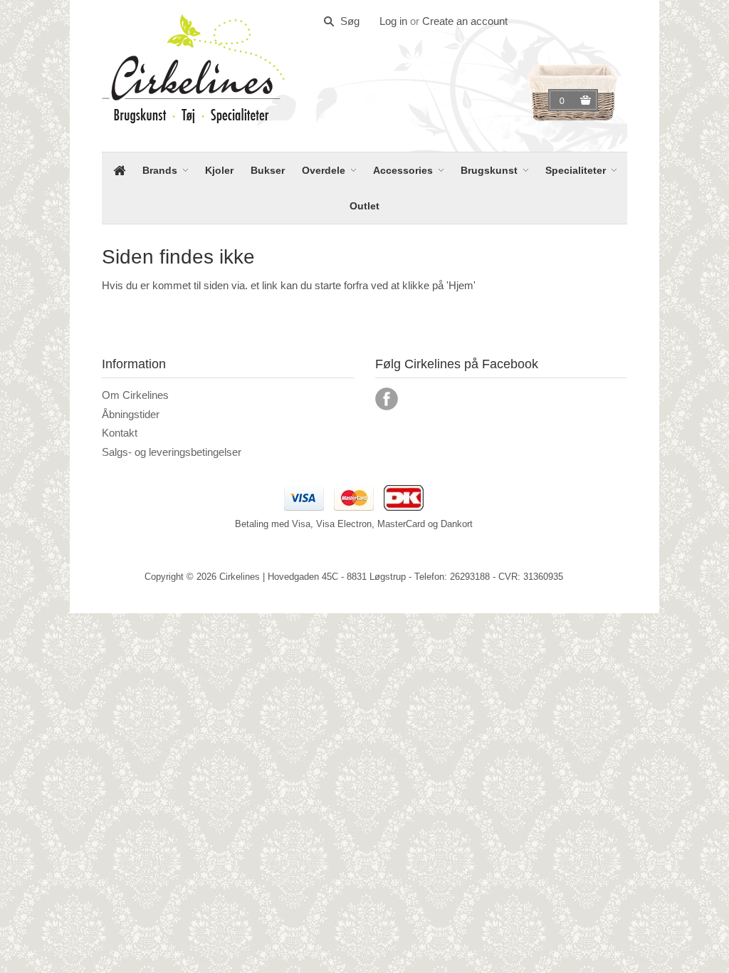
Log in (393, 21)
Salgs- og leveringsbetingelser (171, 452)
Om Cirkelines (135, 395)
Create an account (465, 21)
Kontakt (119, 433)
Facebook (386, 398)
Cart (564, 100)
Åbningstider (130, 414)
